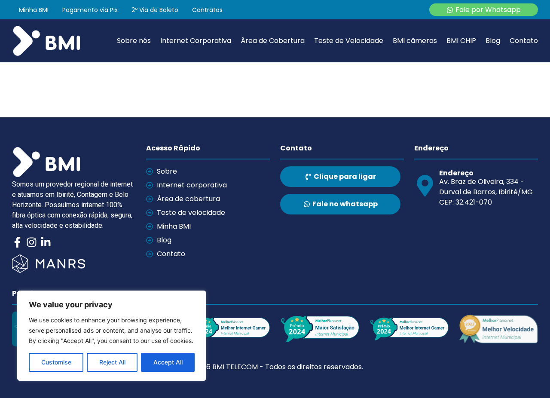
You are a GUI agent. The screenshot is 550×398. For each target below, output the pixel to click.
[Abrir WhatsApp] (528, 376)
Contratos (207, 10)
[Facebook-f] (17, 242)
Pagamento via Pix (90, 10)
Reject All (112, 362)
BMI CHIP (461, 40)
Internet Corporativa (195, 40)
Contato (524, 40)
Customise (56, 362)
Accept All (168, 362)
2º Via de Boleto (154, 10)
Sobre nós (134, 40)
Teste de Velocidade (348, 40)
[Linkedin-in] (45, 242)
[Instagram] (31, 242)
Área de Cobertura (273, 40)
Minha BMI (34, 10)
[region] (111, 336)
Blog (493, 40)
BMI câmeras (415, 40)
